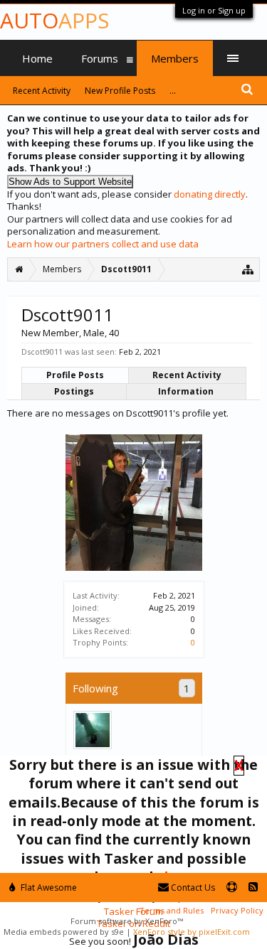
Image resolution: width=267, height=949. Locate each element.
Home (37, 58)
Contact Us (192, 887)
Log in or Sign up (214, 10)
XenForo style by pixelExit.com (191, 931)
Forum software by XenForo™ (126, 921)
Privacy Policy (237, 910)
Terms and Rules (172, 910)
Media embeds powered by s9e (64, 931)
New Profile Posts (120, 91)
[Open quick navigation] (248, 269)
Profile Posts (75, 375)
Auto (54, 20)
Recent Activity (186, 375)
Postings (74, 391)
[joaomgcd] (92, 730)
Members (175, 58)
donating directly (210, 194)
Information (186, 391)
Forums (99, 58)
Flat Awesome (48, 887)
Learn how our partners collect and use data (103, 243)
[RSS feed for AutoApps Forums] (253, 887)
